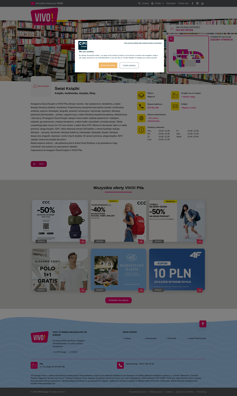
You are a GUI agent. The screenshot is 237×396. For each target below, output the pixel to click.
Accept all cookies (108, 65)
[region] (119, 56)
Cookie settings (129, 65)
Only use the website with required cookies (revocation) (143, 43)
